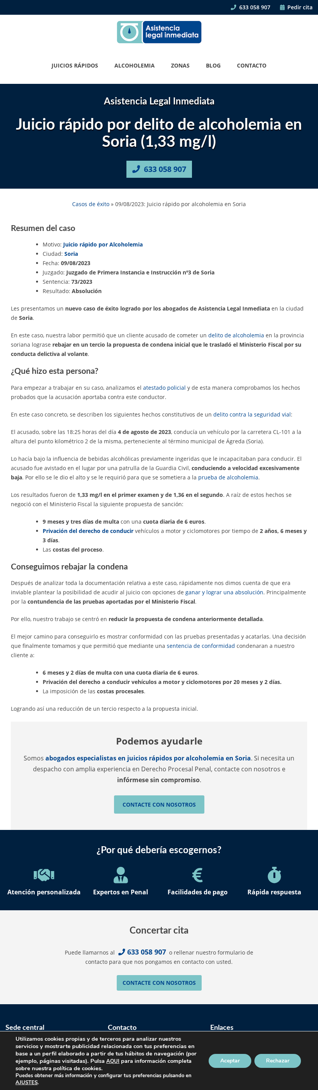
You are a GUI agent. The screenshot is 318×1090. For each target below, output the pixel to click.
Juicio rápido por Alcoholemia (103, 244)
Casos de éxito (90, 204)
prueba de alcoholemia (228, 477)
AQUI (112, 1061)
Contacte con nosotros (159, 804)
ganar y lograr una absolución (224, 592)
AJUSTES (27, 1082)
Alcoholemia (134, 65)
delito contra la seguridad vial (252, 414)
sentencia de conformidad (201, 645)
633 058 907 (254, 7)
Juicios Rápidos (75, 65)
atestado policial (164, 387)
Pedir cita (299, 7)
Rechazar (277, 1060)
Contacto (251, 65)
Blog (213, 65)
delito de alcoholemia (236, 335)
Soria (71, 253)
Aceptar (230, 1060)
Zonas (180, 65)
